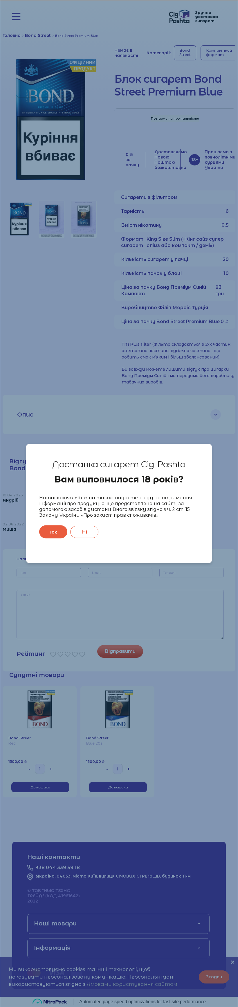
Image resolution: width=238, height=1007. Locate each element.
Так (53, 531)
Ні (84, 531)
